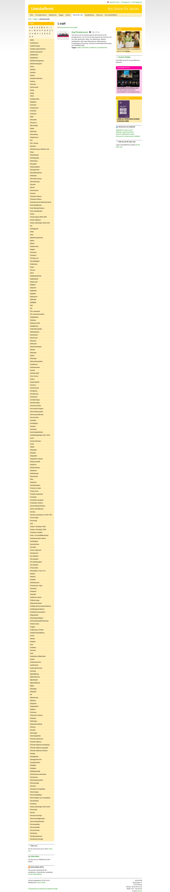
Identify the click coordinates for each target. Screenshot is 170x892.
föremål (32, 730)
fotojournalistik (35, 462)
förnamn (33, 786)
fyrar (31, 644)
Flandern (33, 255)
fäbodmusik (34, 697)
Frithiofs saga (34, 600)
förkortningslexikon (36, 780)
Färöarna (33, 712)
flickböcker (33, 264)
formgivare (33, 391)
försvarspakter (35, 824)
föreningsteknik (35, 736)
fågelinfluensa (35, 677)
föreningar (33, 733)
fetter (32, 117)
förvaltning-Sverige (36, 839)
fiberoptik (33, 120)
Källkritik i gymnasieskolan (125, 132)
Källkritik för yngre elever (124, 130)
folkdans (33, 320)
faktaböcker (34, 55)
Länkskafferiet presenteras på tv (128, 88)
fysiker (32, 659)
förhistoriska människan (38, 774)
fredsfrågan (34, 541)
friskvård (33, 594)
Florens (32, 270)
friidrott (32, 574)
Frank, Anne (34, 491)
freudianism (34, 553)
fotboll (32, 447)
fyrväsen (33, 650)
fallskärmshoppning (37, 61)
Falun (32, 67)
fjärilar (32, 243)
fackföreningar (35, 46)
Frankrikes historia (36, 503)
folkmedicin (34, 335)
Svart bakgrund (137, 2)
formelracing (34, 388)
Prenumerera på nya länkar (68, 27)
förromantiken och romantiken (40, 798)
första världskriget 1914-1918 (40, 807)
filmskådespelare (36, 173)
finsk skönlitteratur (36, 211)
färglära (32, 709)
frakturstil (33, 482)
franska (32, 512)
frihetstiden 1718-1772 (38, 571)
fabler (32, 40)
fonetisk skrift (34, 373)
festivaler (33, 111)
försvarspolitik (35, 827)
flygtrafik (33, 294)
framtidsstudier (35, 485)
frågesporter (34, 615)
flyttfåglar (33, 302)
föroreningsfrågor (36, 795)
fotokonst (33, 465)
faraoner (33, 84)
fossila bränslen (35, 441)
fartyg (32, 90)
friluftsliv (33, 580)
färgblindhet (34, 706)
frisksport (33, 591)
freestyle (33, 547)
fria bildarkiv (34, 556)
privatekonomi (102, 47)
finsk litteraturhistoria (37, 208)
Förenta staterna (35, 742)
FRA (31, 479)
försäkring (33, 833)
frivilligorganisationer (37, 609)
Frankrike (33, 497)
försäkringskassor (36, 836)
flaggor (32, 249)
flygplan (33, 285)
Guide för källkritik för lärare (125, 134)
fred (31, 523)
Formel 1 (33, 385)
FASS (32, 96)
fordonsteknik (34, 382)
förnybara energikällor (37, 789)
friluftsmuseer (34, 582)
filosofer (33, 184)
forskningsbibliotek (36, 432)
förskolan (33, 804)
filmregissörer (34, 170)
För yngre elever (41, 15)
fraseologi (33, 521)
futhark (32, 638)
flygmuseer (34, 282)
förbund (32, 727)
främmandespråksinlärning (39, 621)
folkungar (33, 358)
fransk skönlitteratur (36, 509)
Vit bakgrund (125, 2)
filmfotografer (34, 158)
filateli (32, 128)
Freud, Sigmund (35, 550)
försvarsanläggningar (37, 818)
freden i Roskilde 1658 (38, 526)
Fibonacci (33, 123)
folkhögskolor (34, 332)
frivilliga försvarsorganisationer (40, 606)
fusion (32, 636)
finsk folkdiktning (35, 205)
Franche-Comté (35, 488)
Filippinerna (34, 137)
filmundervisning (35, 179)
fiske (31, 235)
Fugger (32, 627)
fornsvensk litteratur (36, 414)
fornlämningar (35, 400)
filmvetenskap (35, 182)
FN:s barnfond (35, 311)
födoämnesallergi (36, 724)
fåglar (32, 686)
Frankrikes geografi (36, 500)
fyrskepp (33, 647)
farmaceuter (34, 87)
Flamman (33, 252)
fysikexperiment (35, 662)
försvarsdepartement (37, 821)
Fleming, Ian (34, 258)
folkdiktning (34, 326)
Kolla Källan (35, 856)
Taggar (61, 15)
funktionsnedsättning (37, 633)
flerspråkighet (34, 261)
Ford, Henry (34, 376)
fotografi (33, 453)
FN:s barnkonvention (37, 314)
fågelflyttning (34, 674)
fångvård (33, 692)
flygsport (33, 288)
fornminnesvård (35, 406)
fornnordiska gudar (36, 411)
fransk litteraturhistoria (37, 506)
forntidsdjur (34, 423)
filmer (32, 152)
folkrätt (32, 350)
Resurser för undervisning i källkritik (128, 136)
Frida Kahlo (34, 568)
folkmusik (33, 344)
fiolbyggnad (34, 229)
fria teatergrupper (36, 562)
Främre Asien (34, 624)
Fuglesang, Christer (37, 630)
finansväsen (34, 190)
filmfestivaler (34, 155)
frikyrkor (33, 577)
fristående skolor (35, 597)
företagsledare (35, 762)
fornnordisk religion (36, 409)
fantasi (32, 75)
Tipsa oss (99, 15)
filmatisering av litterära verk (39, 149)
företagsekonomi (36, 759)
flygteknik (33, 291)
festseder (33, 114)
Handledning (89, 15)
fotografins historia (36, 459)
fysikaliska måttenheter (38, 656)
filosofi (32, 187)
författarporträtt (35, 771)
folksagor (33, 353)
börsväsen (85, 47)
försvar (32, 812)
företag (32, 753)
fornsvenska (34, 417)
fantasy (32, 81)
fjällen (32, 240)
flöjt (31, 305)
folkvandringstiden (36, 361)
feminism (33, 105)
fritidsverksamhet (36, 603)
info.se (140, 891)
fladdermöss (34, 246)
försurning (33, 809)
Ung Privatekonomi (80, 32)
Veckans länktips (124, 57)
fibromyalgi (34, 125)
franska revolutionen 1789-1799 (41, 515)
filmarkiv (33, 146)
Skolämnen (53, 15)
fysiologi (33, 671)
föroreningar (34, 792)
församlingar (34, 801)
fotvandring (34, 476)
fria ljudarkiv (34, 559)
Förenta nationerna (36, 739)
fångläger (33, 689)
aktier (79, 47)
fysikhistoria (34, 665)
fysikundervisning (36, 668)
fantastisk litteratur (36, 78)
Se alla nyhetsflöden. (35, 874)
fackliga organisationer (38, 49)
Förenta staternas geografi (39, 748)
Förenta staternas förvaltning (40, 745)
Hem (31, 15)
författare (33, 765)
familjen (33, 69)
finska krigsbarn (35, 220)
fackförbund (34, 43)
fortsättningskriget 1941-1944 (40, 435)
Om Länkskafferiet (111, 15)
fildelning (33, 131)
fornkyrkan (33, 397)
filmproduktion (35, 167)
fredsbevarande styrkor (38, 538)
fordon (32, 379)
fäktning (33, 700)
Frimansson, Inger (36, 585)
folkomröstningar (36, 347)
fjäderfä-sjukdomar (36, 238)
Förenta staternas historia (38, 750)
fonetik (32, 370)
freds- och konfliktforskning (39, 535)
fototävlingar (34, 473)
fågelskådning (35, 683)
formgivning (34, 394)
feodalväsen (34, 108)
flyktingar (33, 299)
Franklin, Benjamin (36, 494)
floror (32, 273)
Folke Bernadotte (36, 329)
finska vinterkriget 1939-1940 (40, 223)
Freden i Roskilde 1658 (38, 529)
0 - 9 (31, 37)
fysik (31, 653)
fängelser (33, 703)
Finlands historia (35, 196)
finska (32, 214)
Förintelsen (34, 777)
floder (32, 267)
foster (32, 444)
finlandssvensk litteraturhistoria (40, 202)
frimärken (33, 588)
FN (31, 308)
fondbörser (34, 364)
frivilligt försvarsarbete (37, 612)
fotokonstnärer (35, 467)
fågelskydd (34, 680)
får (31, 694)
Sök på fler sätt (78, 15)
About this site (114, 2)
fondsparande (35, 367)
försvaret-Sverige (36, 815)
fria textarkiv (34, 565)
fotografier (33, 456)
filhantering (34, 134)
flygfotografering (35, 276)
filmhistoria (34, 161)
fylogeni (33, 641)
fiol (31, 226)
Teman (68, 15)
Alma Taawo (41, 882)
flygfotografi (34, 279)
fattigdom (33, 102)
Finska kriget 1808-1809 (38, 217)
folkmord (33, 341)
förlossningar (34, 783)
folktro (32, 355)
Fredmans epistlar (36, 532)
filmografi (33, 164)
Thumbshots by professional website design (43, 889)
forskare (33, 426)
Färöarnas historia (36, 715)
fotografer (33, 450)
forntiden (33, 420)
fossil (32, 438)
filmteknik (33, 176)
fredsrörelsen (34, 544)
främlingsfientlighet (36, 618)
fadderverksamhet (36, 52)
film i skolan (34, 143)
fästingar (33, 718)
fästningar (33, 721)
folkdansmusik (35, 323)
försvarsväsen (35, 830)
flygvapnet (33, 296)
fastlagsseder (34, 99)
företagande (34, 756)
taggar (128, 51)
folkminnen (34, 338)
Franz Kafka (34, 518)
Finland (32, 193)
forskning (33, 429)
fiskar (32, 232)
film (31, 140)
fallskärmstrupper (36, 64)
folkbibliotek (34, 317)
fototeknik (33, 470)
